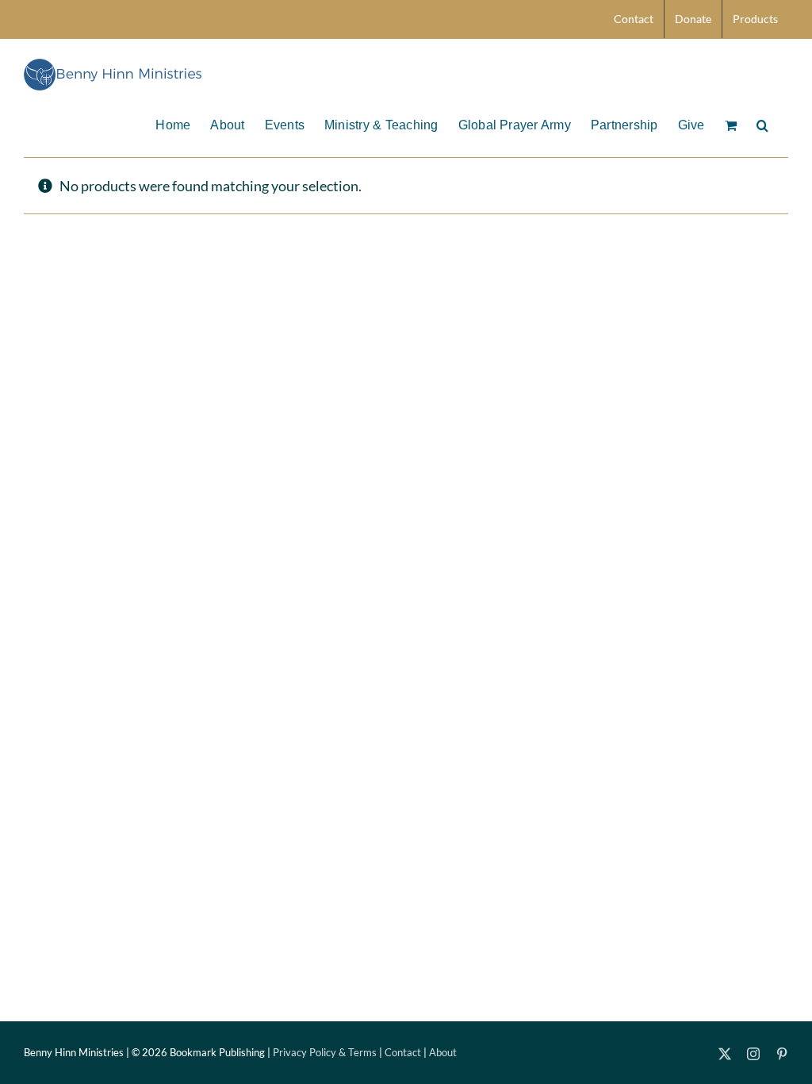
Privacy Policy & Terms (325, 1052)
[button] (762, 123)
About (443, 1052)
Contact (403, 1052)
